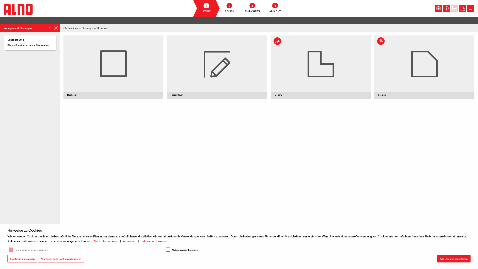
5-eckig (382, 94)
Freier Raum (177, 94)
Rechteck (72, 94)
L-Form (278, 94)
